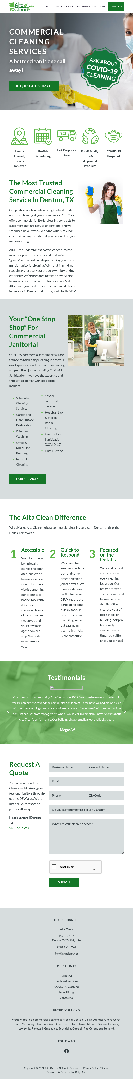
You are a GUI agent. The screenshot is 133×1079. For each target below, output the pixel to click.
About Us (66, 976)
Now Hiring (66, 992)
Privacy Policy (90, 1068)
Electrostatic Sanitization (91, 6)
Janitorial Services (64, 6)
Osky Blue (80, 1072)
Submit (64, 882)
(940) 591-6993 (66, 947)
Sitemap (104, 1068)
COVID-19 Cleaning (66, 987)
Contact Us (116, 6)
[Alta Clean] (21, 6)
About (48, 6)
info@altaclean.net (66, 954)
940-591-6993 (19, 828)
